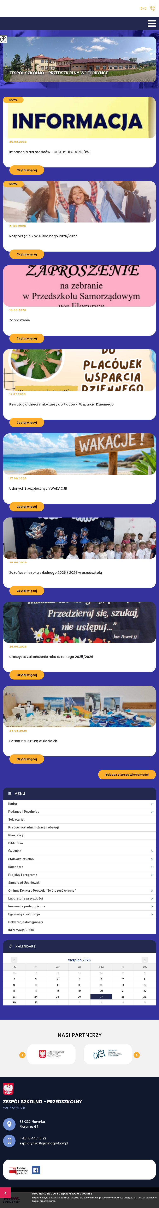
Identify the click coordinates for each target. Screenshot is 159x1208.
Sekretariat (16, 819)
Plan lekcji (16, 835)
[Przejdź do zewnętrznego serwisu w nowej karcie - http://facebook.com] (36, 1170)
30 (14, 1002)
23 (14, 996)
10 (36, 985)
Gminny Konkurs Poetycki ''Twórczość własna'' (42, 890)
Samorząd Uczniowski (24, 883)
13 (101, 985)
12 (79, 985)
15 (145, 985)
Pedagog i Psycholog (23, 812)
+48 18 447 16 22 (152, 8)
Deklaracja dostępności (25, 922)
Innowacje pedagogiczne (26, 906)
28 (123, 996)
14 (123, 985)
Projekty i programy (22, 875)
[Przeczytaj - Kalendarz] (82, 947)
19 (79, 991)
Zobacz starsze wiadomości (127, 775)
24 (36, 996)
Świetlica (15, 851)
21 (123, 991)
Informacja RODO (21, 930)
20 (101, 991)
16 (14, 991)
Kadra (12, 804)
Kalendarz (15, 867)
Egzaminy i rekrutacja (24, 914)
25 (57, 996)
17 (36, 991)
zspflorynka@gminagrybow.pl (144, 8)
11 (58, 985)
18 (58, 991)
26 (79, 996)
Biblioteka (15, 843)
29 (144, 996)
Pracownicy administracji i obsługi (33, 827)
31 (36, 1002)
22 (144, 991)
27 (101, 996)
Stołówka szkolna (21, 859)
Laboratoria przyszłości (25, 898)
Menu (19, 794)
